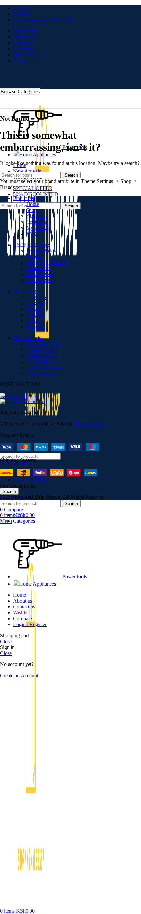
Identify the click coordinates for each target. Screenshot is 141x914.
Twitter (33, 309)
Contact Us (38, 268)
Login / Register (30, 624)
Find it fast (24, 198)
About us (35, 216)
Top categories (28, 338)
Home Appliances (31, 479)
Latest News (39, 274)
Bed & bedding (42, 355)
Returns (34, 256)
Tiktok (33, 321)
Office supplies (41, 373)
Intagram (35, 303)
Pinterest (35, 315)
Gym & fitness (41, 361)
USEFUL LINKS (31, 245)
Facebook (36, 297)
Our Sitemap (39, 280)
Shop (31, 210)
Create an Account (19, 675)
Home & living (41, 349)
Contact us (37, 222)
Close (6, 641)
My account (38, 228)
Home (32, 204)
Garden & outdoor (45, 367)
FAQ (31, 233)
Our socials (24, 291)
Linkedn (35, 326)
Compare (22, 618)
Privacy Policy (41, 250)
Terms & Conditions (47, 262)
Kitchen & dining (44, 343)
